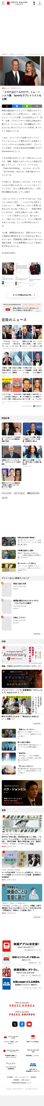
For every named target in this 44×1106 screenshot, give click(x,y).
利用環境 (16, 1080)
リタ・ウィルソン (19, 493)
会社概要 (10, 1077)
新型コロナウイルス (33, 493)
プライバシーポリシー (22, 1077)
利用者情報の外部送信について (21, 1083)
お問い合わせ (25, 1080)
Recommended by (27, 406)
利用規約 (33, 1077)
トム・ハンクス (6, 493)
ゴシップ (4, 498)
